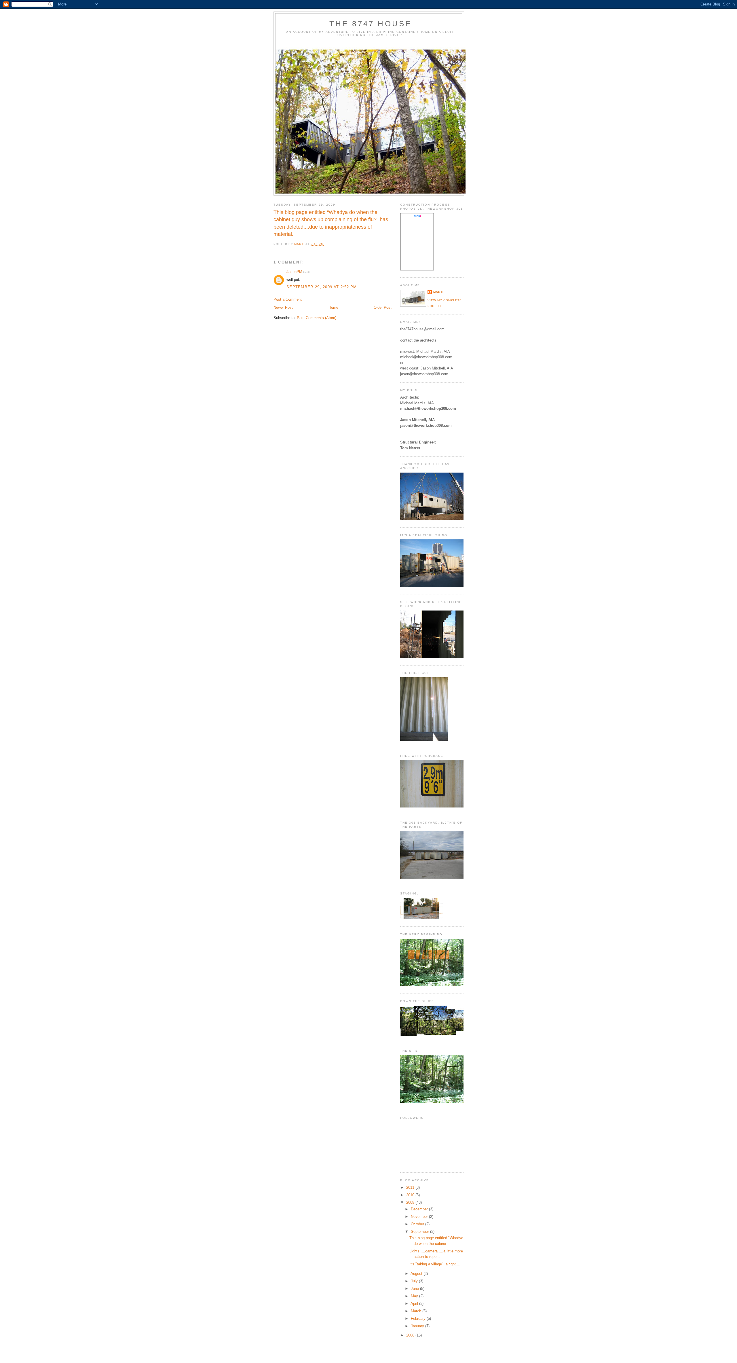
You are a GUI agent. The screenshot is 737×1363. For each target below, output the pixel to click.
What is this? (417, 267)
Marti (438, 291)
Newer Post (283, 307)
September (420, 1231)
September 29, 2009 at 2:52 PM (321, 287)
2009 (410, 1202)
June (415, 1288)
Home (333, 307)
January (418, 1326)
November (420, 1216)
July (415, 1281)
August (417, 1273)
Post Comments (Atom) (316, 318)
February (419, 1318)
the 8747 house (370, 23)
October (418, 1224)
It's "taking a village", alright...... (436, 1264)
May (415, 1296)
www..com (417, 216)
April (415, 1303)
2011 (410, 1187)
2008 (410, 1335)
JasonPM (294, 272)
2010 (410, 1195)
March (416, 1311)
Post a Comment (287, 299)
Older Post (383, 307)
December (420, 1209)
